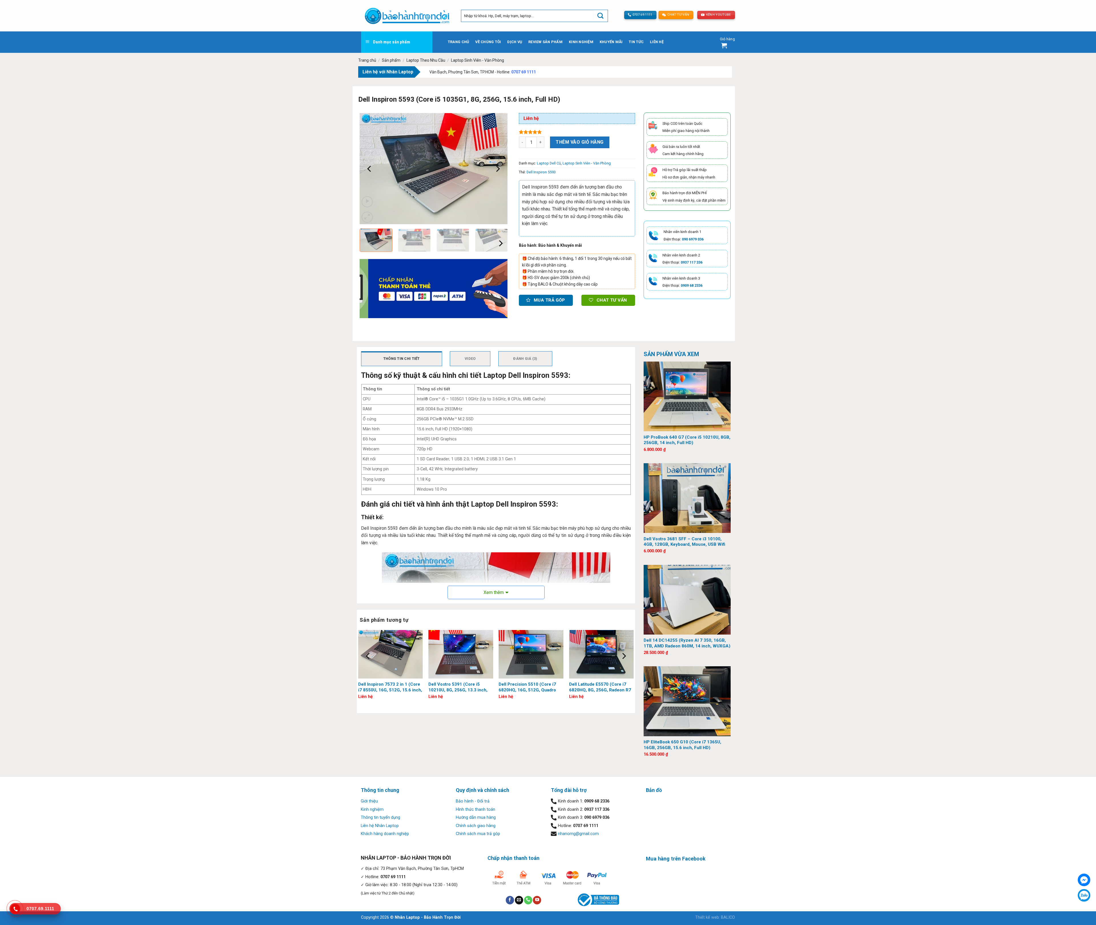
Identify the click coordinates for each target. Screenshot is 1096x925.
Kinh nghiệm (581, 42)
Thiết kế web (707, 917)
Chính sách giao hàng (475, 825)
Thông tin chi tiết (401, 358)
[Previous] (370, 169)
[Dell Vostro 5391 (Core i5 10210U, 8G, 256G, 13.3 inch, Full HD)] (460, 654)
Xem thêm (493, 592)
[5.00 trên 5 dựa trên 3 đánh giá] (577, 132)
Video (470, 358)
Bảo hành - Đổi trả (472, 801)
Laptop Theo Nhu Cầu (425, 60)
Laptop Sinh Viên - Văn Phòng (477, 60)
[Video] (367, 201)
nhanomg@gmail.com (578, 833)
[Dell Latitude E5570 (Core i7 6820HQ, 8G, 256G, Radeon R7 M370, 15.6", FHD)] (601, 654)
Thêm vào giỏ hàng (579, 142)
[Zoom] (367, 217)
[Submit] (600, 16)
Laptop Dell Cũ (549, 163)
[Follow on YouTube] (537, 900)
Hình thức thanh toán (475, 809)
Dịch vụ (514, 42)
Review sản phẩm (545, 42)
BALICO (728, 917)
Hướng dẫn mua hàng (476, 817)
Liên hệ (657, 42)
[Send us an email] (519, 900)
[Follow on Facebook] (510, 900)
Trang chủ (458, 42)
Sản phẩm (391, 60)
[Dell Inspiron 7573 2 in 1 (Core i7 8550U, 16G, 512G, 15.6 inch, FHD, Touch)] (390, 654)
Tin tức (636, 42)
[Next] (497, 169)
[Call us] (528, 900)
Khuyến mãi (611, 42)
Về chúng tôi (488, 42)
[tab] (401, 358)
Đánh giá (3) (525, 358)
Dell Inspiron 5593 (541, 172)
